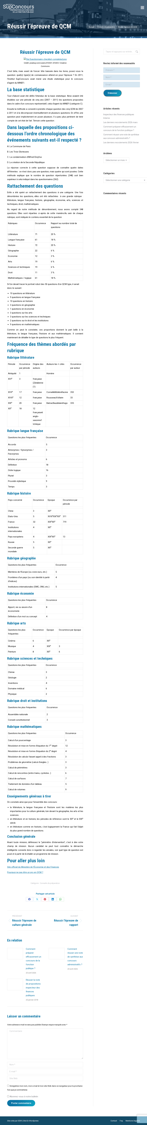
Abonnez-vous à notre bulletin (23, 1096)
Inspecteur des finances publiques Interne (118, 116)
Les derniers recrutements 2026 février (121, 142)
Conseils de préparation (50, 883)
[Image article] (15, 953)
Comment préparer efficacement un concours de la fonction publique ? (33, 959)
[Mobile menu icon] (142, 7)
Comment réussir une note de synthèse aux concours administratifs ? (75, 957)
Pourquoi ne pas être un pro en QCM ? (25, 872)
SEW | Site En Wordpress (28, 1121)
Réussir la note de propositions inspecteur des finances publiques (33, 988)
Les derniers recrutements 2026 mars (120, 122)
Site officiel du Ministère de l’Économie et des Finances (33, 867)
